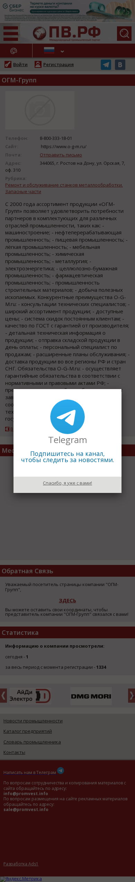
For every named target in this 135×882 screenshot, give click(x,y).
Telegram (67, 439)
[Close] (121, 389)
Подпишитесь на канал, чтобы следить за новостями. (67, 456)
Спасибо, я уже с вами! (67, 483)
